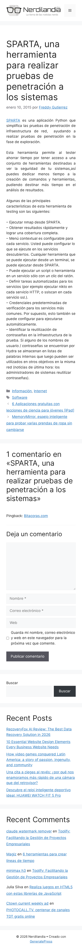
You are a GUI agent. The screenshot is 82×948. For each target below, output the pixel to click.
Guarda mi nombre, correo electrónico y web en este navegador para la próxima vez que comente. (43, 637)
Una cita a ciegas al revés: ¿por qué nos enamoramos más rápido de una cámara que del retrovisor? (40, 777)
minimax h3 (16, 870)
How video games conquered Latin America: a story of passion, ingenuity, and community (38, 759)
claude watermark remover (29, 831)
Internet (40, 391)
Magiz (11, 854)
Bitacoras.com (36, 516)
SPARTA (13, 120)
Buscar (12, 683)
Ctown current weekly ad (27, 903)
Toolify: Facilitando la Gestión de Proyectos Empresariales (38, 837)
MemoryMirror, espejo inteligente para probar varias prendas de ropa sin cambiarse (39, 423)
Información (22, 391)
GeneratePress (41, 941)
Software (19, 397)
